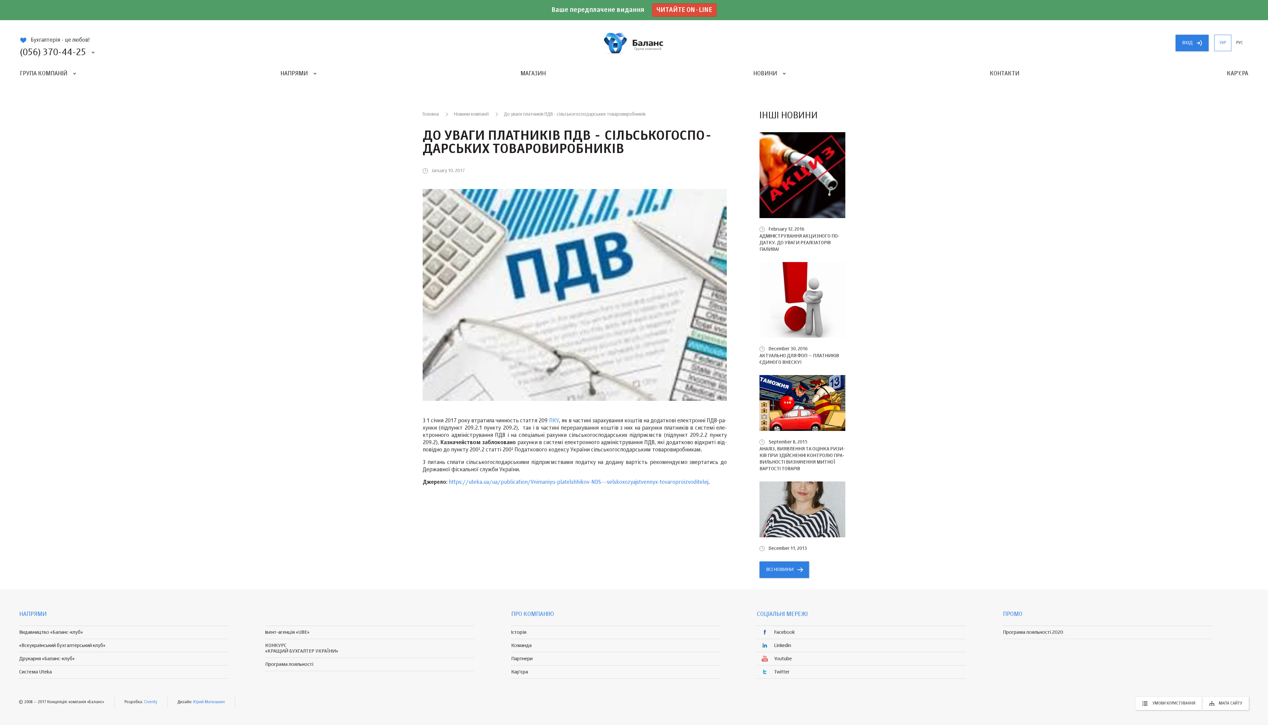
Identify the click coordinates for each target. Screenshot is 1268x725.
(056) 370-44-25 (53, 52)
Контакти (1004, 74)
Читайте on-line (684, 10)
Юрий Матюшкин (209, 702)
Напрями (294, 74)
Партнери (522, 658)
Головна (431, 114)
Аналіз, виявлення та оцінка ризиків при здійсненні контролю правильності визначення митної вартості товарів (802, 458)
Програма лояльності (289, 664)
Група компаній (43, 74)
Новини (765, 74)
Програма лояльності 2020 (1033, 632)
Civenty (150, 702)
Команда (521, 645)
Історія (518, 632)
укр (1222, 43)
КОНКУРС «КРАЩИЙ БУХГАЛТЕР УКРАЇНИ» (301, 648)
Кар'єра (1237, 74)
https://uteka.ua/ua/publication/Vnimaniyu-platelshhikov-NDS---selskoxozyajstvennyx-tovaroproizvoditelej (578, 482)
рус (1239, 43)
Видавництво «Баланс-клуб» (51, 632)
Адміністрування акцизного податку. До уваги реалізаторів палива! (799, 243)
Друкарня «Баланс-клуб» (47, 658)
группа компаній (634, 43)
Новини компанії (471, 114)
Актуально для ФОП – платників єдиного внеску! (799, 359)
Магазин (533, 74)
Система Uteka (35, 671)
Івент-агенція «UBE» (287, 632)
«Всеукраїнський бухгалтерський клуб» (62, 645)
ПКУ (554, 421)
